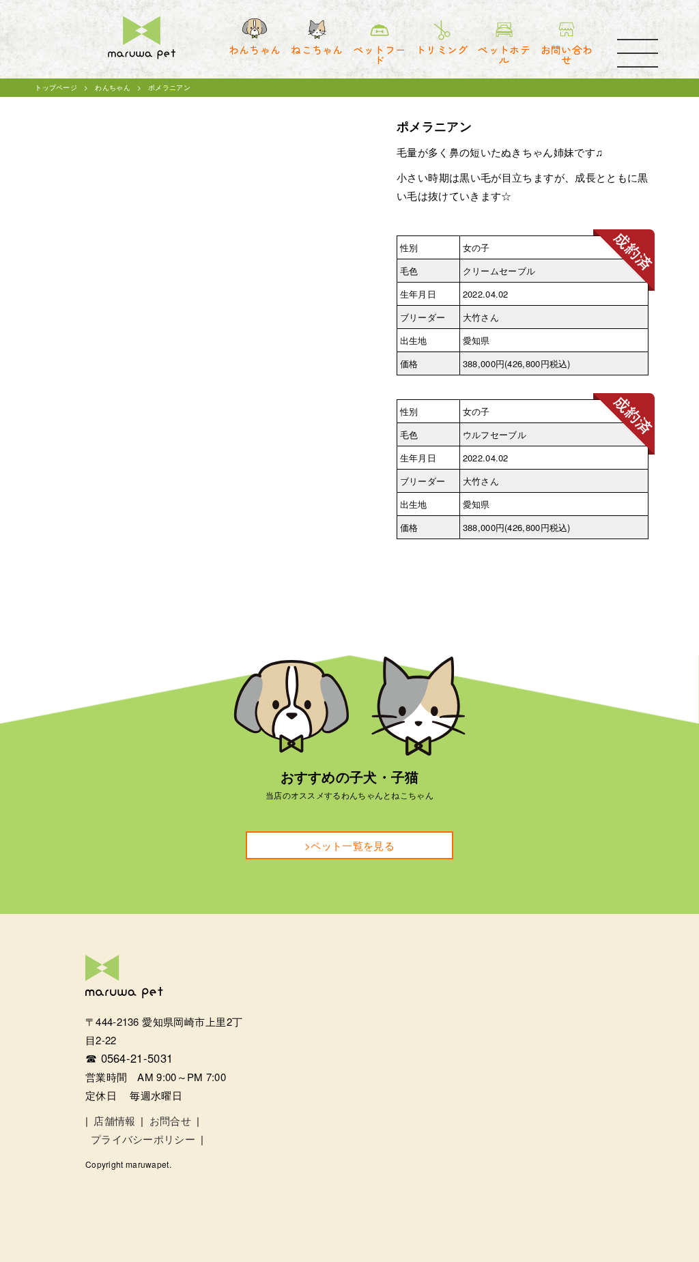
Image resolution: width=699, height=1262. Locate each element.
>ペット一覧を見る (349, 845)
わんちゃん (112, 87)
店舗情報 (114, 1120)
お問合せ (170, 1120)
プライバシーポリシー (143, 1139)
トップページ (56, 87)
